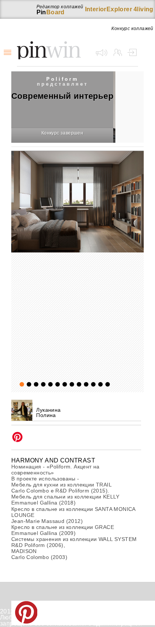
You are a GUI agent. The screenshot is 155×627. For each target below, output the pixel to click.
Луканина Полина (48, 412)
